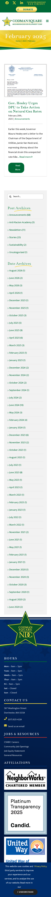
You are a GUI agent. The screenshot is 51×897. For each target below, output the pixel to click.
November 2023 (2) (19, 443)
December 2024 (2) (19, 368)
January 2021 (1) (17, 562)
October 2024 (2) (18, 383)
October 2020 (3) (18, 585)
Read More (17, 168)
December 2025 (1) (18, 300)
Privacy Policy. (40, 866)
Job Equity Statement (14, 751)
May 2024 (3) (15, 413)
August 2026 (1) (17, 271)
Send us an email (16, 726)
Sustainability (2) (17, 245)
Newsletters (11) (17, 230)
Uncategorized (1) (18, 252)
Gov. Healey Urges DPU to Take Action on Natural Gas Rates (25, 80)
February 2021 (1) (18, 555)
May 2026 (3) (15, 286)
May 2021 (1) (15, 547)
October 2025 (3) (17, 315)
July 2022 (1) (15, 517)
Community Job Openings (16, 747)
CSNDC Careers (11, 742)
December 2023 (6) (19, 435)
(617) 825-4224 (15, 719)
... (24, 157)
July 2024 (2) (15, 398)
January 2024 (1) (17, 428)
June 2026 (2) (16, 278)
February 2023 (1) (18, 502)
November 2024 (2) (19, 375)
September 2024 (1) (19, 390)
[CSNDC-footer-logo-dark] (25, 612)
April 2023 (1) (15, 487)
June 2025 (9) (15, 330)
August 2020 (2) (17, 600)
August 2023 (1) (17, 457)
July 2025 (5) (15, 323)
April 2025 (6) (16, 338)
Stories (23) (15, 237)
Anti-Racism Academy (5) (22, 222)
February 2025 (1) (18, 353)
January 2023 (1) (17, 510)
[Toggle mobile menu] (47, 21)
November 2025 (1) (18, 308)
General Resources (13, 755)
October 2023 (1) (17, 450)
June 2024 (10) (16, 405)
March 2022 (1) (16, 525)
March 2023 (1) (16, 495)
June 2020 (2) (16, 607)
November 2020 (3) (19, 577)
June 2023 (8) (15, 473)
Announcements (22, 119)
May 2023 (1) (15, 480)
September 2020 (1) (19, 592)
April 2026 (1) (15, 293)
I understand (25, 892)
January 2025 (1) (17, 360)
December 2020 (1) (18, 570)
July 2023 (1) (15, 465)
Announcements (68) (19, 215)
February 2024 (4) (18, 420)
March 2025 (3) (16, 345)
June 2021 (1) (15, 540)
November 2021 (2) (19, 532)
